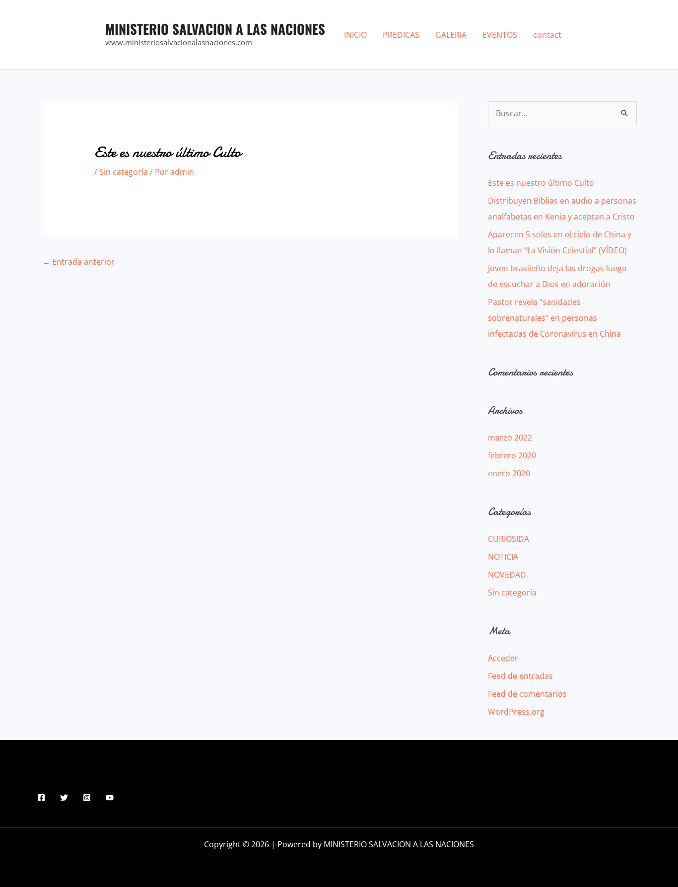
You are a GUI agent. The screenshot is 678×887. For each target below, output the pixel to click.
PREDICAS (401, 34)
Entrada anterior (78, 261)
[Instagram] (87, 798)
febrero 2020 (512, 455)
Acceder (503, 658)
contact (547, 34)
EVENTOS (499, 34)
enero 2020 (509, 473)
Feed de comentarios (527, 693)
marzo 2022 (510, 437)
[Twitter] (64, 798)
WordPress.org (516, 711)
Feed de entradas (520, 675)
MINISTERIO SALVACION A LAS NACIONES (215, 29)
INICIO (355, 34)
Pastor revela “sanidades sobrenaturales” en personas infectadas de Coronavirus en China (554, 317)
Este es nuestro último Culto (541, 182)
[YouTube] (110, 798)
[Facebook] (41, 798)
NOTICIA (503, 556)
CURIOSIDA (508, 538)
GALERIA (451, 34)
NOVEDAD (507, 574)
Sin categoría (123, 171)
